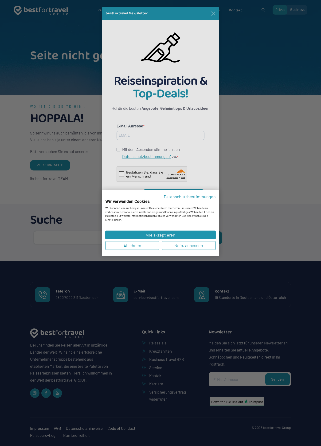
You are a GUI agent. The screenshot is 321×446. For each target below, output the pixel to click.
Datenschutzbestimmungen (190, 196)
